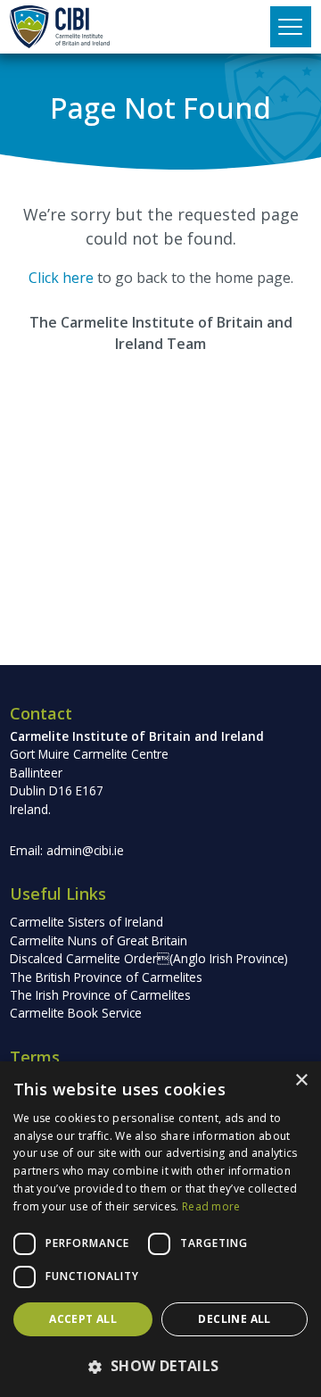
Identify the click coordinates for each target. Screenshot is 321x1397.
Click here (61, 277)
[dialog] (160, 1229)
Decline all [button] (234, 1318)
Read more (211, 1206)
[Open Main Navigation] (290, 26)
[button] (160, 1365)
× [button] (301, 1080)
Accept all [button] (83, 1318)
